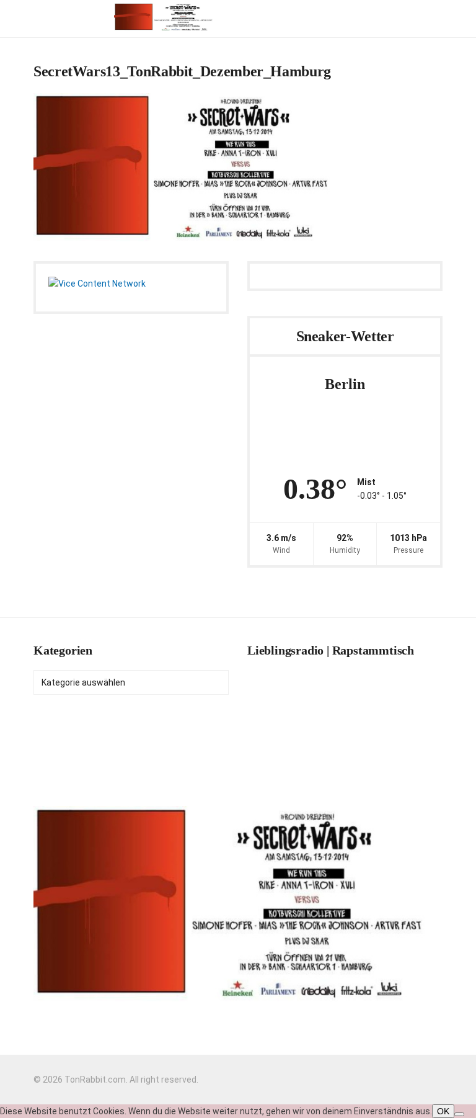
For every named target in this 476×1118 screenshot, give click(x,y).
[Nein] (459, 1114)
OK (443, 1111)
